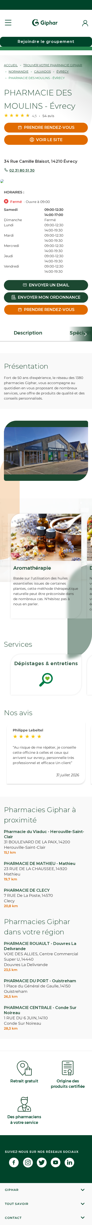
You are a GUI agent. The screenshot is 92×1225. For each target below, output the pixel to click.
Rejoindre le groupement (46, 41)
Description (28, 333)
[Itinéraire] (46, 181)
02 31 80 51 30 (22, 170)
